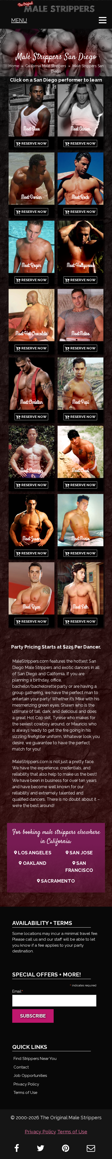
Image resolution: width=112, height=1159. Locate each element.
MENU (19, 20)
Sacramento (58, 881)
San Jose (81, 852)
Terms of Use (25, 1092)
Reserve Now (34, 143)
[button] (103, 20)
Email (17, 991)
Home (14, 66)
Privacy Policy (26, 1084)
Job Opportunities (30, 1075)
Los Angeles (34, 852)
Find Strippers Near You (35, 1058)
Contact (21, 1067)
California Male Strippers (45, 66)
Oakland (35, 863)
